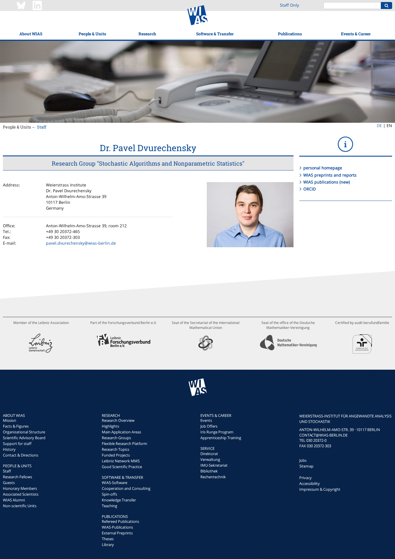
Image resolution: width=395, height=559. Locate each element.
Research (147, 33)
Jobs (303, 460)
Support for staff (17, 443)
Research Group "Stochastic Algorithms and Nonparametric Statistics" (148, 163)
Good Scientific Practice (122, 466)
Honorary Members (20, 488)
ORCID (309, 189)
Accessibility (309, 483)
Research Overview (118, 420)
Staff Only (289, 5)
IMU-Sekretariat (214, 465)
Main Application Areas (121, 432)
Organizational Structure (24, 432)
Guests (9, 482)
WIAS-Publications (117, 527)
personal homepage (322, 168)
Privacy (305, 477)
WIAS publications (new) (326, 182)
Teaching (109, 505)
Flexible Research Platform (124, 443)
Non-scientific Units (19, 505)
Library (108, 544)
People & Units (92, 33)
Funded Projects (116, 455)
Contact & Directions (20, 455)
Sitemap (306, 466)
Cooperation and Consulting (126, 488)
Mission (9, 420)
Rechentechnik (213, 476)
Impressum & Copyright (319, 489)
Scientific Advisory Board (24, 437)
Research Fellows (17, 476)
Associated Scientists (20, 494)
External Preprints (117, 533)
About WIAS (30, 33)
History (9, 449)
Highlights (110, 426)
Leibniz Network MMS (121, 460)
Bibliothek (209, 471)
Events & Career (356, 33)
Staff (41, 127)
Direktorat (209, 453)
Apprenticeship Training (220, 437)
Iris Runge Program (216, 432)
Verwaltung (210, 459)
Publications (290, 33)
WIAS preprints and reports (330, 175)
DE (379, 125)
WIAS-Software (114, 482)
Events (206, 420)
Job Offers (208, 426)
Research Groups (116, 437)
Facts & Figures (16, 426)
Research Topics (115, 449)
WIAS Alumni (14, 500)
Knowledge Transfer (119, 500)
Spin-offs (109, 494)
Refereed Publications (120, 521)
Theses (108, 538)
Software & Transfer (215, 33)
